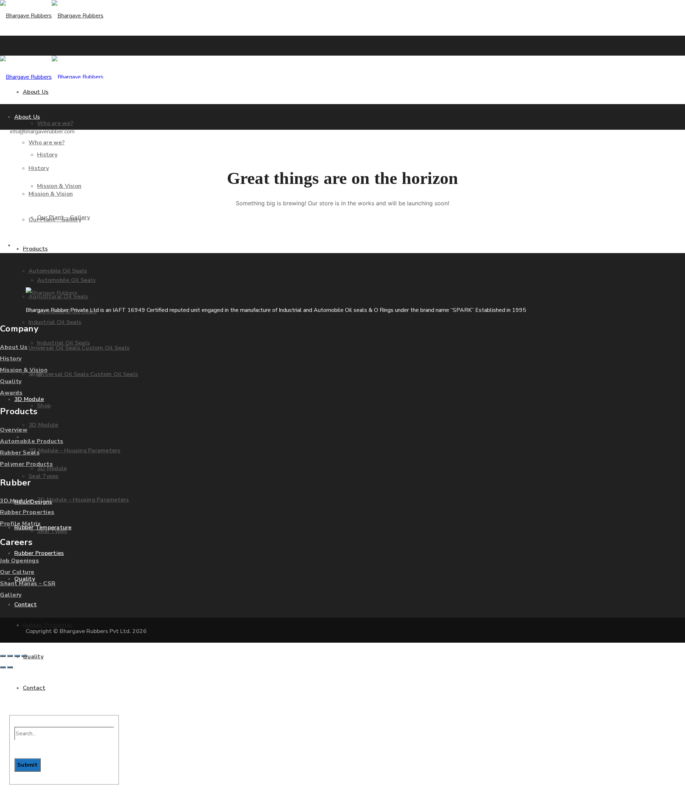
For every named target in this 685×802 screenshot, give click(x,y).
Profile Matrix (20, 524)
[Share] (17, 656)
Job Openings (19, 561)
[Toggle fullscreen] (10, 656)
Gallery (11, 595)
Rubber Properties (27, 512)
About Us (13, 347)
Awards (11, 393)
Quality (11, 381)
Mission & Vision (23, 370)
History (11, 359)
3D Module (16, 501)
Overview (13, 430)
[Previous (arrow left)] (3, 667)
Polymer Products (26, 464)
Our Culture (17, 572)
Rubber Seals (20, 453)
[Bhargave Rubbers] (51, 16)
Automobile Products (32, 441)
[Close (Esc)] (24, 656)
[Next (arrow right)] (10, 667)
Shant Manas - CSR (28, 583)
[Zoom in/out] (3, 656)
